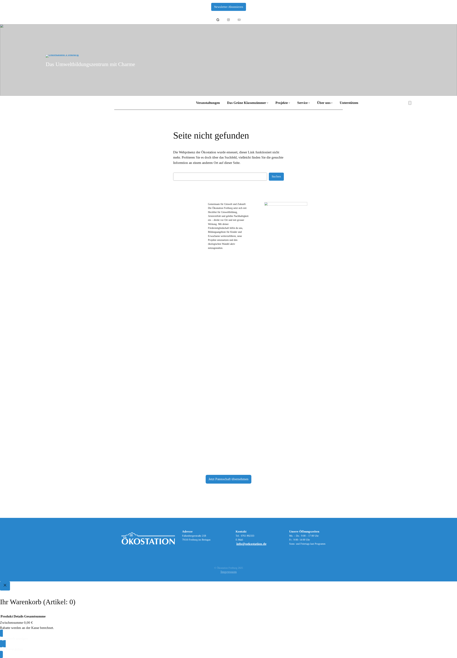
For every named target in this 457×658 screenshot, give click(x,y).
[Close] (5, 586)
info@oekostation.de (251, 544)
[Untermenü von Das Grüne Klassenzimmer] (267, 103)
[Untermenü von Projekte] (289, 103)
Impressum (228, 572)
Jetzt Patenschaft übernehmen (228, 479)
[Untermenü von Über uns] (332, 103)
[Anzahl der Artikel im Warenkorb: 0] (409, 103)
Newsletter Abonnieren (228, 7)
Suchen (276, 176)
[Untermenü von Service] (309, 103)
